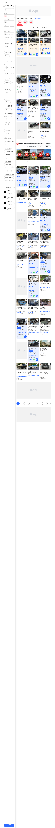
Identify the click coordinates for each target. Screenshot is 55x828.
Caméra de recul (8, 164)
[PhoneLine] (25, 53)
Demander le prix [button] (22, 202)
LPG (12, 43)
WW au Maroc (8, 109)
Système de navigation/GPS (10, 151)
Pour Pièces (7, 92)
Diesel (6, 39)
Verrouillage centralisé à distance (10, 187)
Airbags (6, 144)
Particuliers (7, 130)
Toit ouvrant (7, 154)
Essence (11, 39)
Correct (6, 85)
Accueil (19, 18)
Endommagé (7, 89)
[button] (6, 61)
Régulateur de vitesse (9, 174)
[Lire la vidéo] (19, 154)
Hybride (6, 46)
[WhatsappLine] (22, 53)
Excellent (7, 79)
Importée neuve (8, 113)
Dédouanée (7, 101)
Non (9, 124)
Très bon (7, 82)
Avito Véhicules (25, 18)
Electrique (7, 43)
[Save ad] (26, 32)
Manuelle (7, 55)
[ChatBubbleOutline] (19, 53)
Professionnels (8, 133)
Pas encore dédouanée (9, 106)
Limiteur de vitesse (9, 177)
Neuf (6, 96)
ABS (6, 171)
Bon (12, 82)
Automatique (8, 52)
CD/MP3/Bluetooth (9, 180)
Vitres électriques (9, 167)
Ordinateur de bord (9, 184)
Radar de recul (8, 161)
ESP (10, 171)
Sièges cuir (7, 157)
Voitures (31, 18)
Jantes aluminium (9, 141)
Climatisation (8, 148)
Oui (5, 124)
